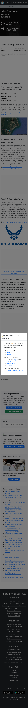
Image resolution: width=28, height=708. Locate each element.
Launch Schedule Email (14, 371)
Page (15, 360)
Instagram (10, 363)
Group (9, 361)
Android (9, 354)
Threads (9, 365)
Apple (9, 352)
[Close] (25, 337)
